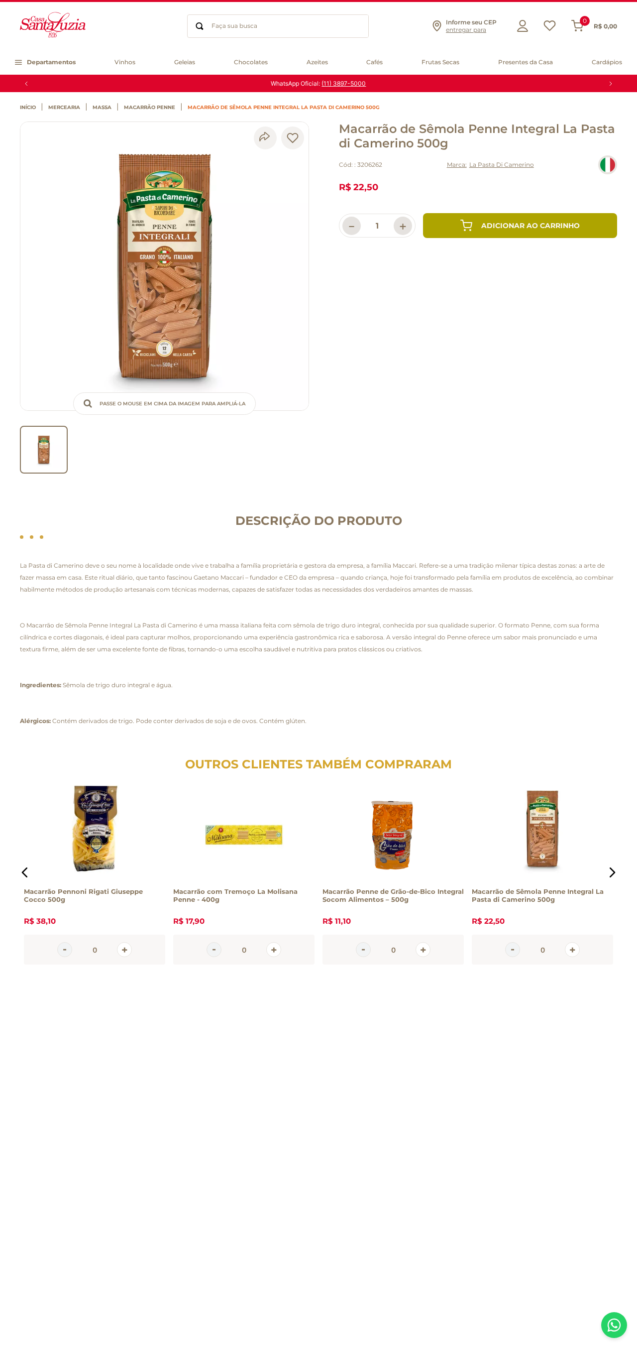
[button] (464, 25)
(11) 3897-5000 (343, 83)
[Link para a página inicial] (30, 108)
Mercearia (64, 108)
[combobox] (278, 26)
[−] (64, 949)
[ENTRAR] (520, 26)
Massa (102, 108)
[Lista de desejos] (549, 28)
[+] (124, 949)
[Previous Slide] (26, 84)
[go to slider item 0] (44, 450)
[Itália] (607, 164)
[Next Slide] (610, 84)
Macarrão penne (149, 108)
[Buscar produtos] (200, 26)
